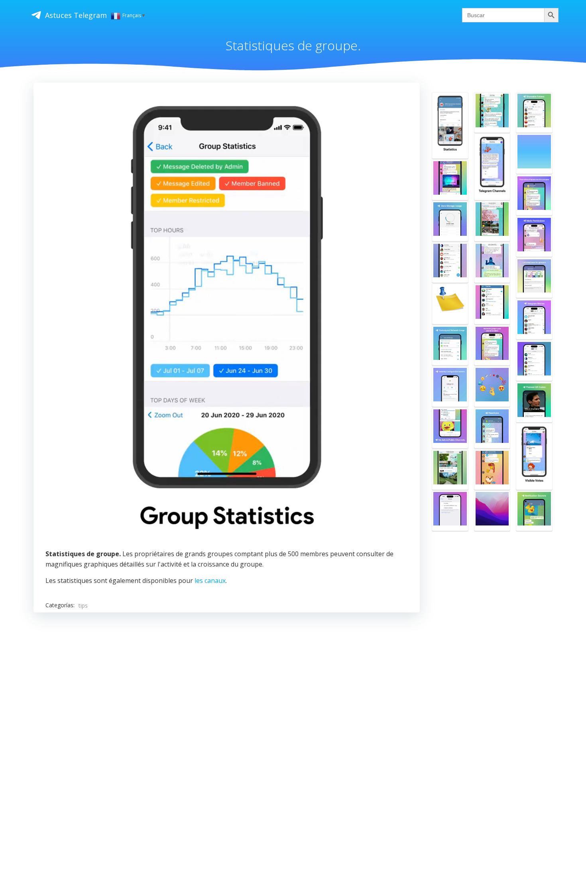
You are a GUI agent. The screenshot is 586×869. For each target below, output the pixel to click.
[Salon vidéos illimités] (534, 153)
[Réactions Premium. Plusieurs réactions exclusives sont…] (492, 386)
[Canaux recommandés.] (534, 360)
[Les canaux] (492, 166)
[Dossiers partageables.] (534, 112)
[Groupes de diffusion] (492, 112)
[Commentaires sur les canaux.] (450, 469)
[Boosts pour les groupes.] (492, 345)
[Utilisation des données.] (450, 345)
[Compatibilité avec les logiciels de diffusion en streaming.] (492, 510)
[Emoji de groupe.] (534, 278)
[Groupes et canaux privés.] (492, 469)
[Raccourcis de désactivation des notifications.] (492, 304)
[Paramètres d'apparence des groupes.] (534, 195)
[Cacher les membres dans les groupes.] (450, 180)
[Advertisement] (226, 719)
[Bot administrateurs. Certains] (450, 386)
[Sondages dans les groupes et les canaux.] (534, 456)
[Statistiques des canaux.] (450, 125)
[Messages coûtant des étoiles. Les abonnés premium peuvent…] (450, 510)
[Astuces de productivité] (492, 221)
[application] (226, 318)
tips (83, 605)
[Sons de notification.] (534, 510)
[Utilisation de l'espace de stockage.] (450, 221)
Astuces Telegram (76, 15)
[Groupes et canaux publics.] (450, 262)
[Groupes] (492, 262)
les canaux (210, 580)
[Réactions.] (492, 428)
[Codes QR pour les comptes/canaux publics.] (534, 402)
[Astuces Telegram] (450, 304)
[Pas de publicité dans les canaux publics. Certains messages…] (450, 428)
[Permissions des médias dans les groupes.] (534, 236)
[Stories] (534, 319)
